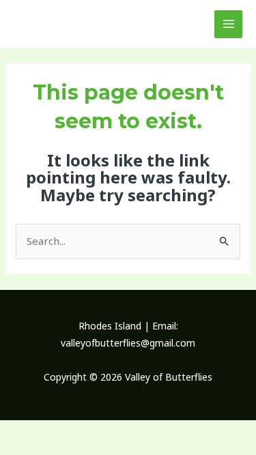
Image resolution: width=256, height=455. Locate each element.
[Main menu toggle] (228, 24)
